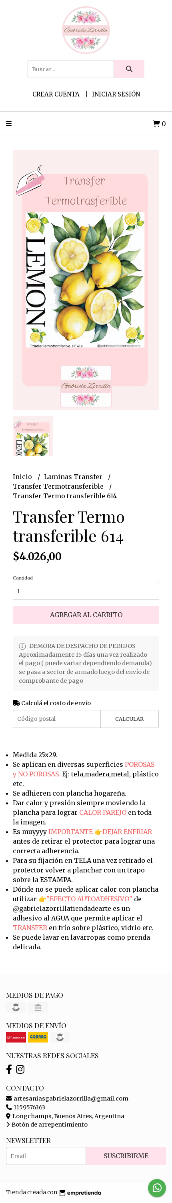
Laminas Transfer (74, 477)
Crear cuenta (56, 94)
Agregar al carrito (86, 615)
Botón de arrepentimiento (49, 1124)
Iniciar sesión (116, 94)
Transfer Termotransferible (59, 486)
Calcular (129, 719)
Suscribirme (126, 1156)
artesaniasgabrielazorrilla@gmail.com (70, 1098)
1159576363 (28, 1107)
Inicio (23, 477)
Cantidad (23, 578)
